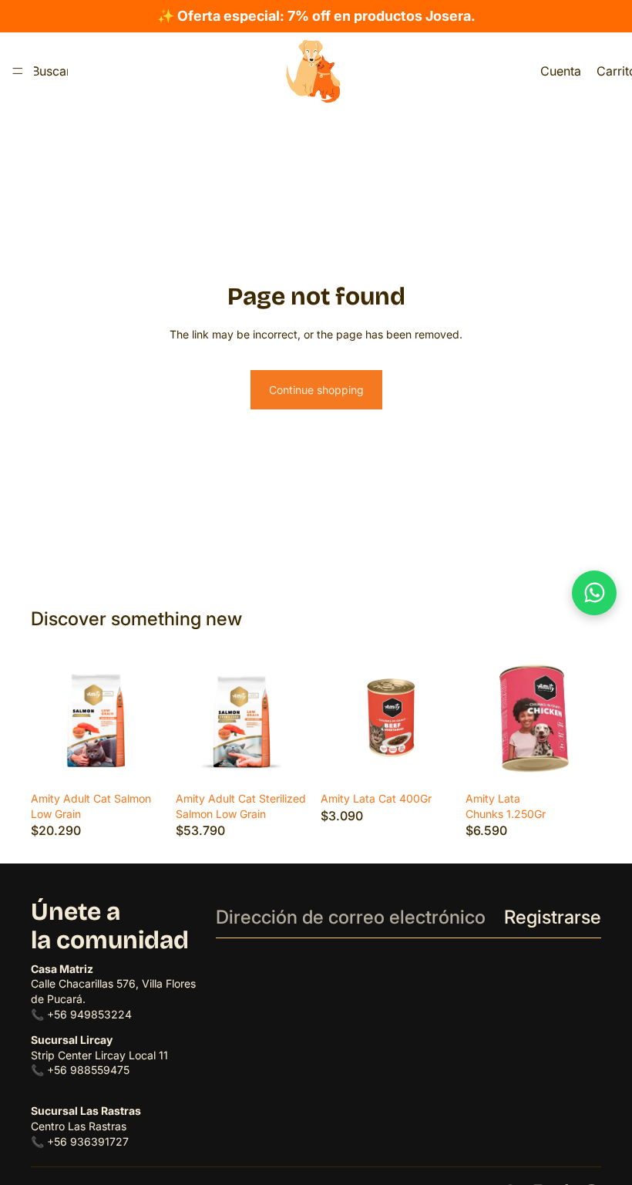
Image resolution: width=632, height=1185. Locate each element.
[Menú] (17, 71)
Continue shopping (316, 389)
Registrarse (552, 917)
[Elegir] (142, 761)
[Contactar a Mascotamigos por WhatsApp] (594, 593)
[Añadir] (577, 761)
